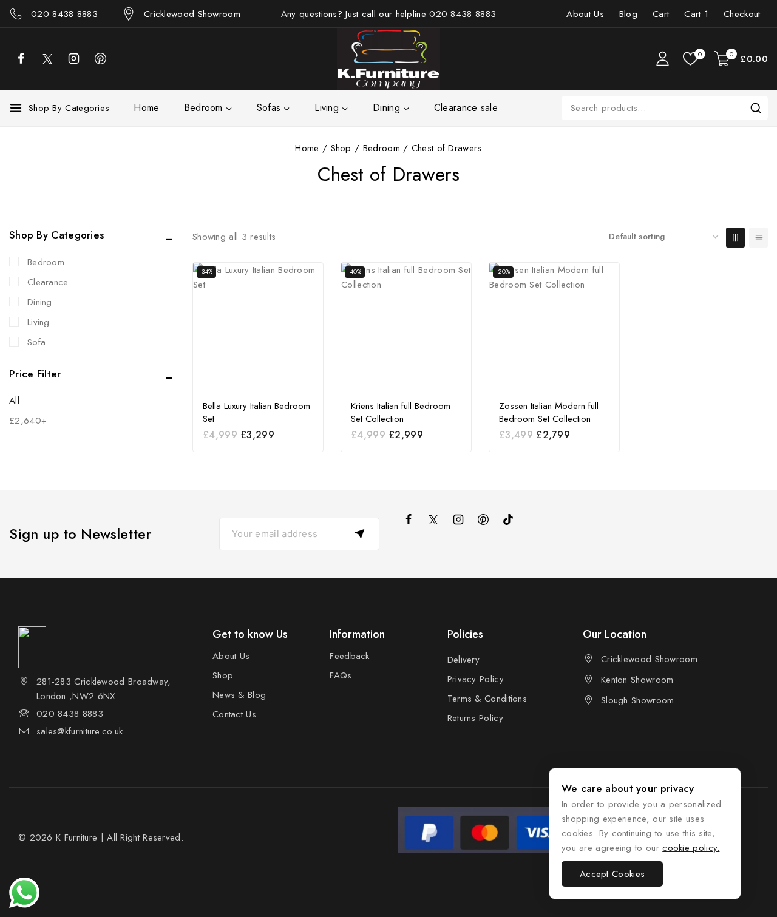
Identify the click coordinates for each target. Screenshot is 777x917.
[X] (47, 58)
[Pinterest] (100, 58)
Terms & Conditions (487, 698)
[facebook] (20, 58)
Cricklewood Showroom (649, 659)
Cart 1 (696, 14)
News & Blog (239, 695)
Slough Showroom (637, 700)
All (14, 400)
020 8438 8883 (462, 14)
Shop (222, 675)
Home (146, 108)
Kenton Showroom (637, 679)
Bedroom (45, 262)
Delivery (463, 659)
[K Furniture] (388, 59)
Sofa (36, 342)
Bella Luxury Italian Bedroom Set (256, 412)
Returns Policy (475, 718)
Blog (628, 14)
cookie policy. (690, 847)
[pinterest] (483, 519)
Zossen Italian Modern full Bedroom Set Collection (549, 412)
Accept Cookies (612, 874)
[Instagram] (73, 58)
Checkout (742, 14)
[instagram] (458, 519)
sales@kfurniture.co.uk (79, 731)
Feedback (349, 656)
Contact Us (234, 714)
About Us (584, 14)
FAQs (340, 675)
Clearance (48, 282)
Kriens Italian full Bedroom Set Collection (400, 412)
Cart (661, 14)
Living (38, 322)
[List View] (758, 238)
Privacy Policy (475, 679)
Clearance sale (466, 108)
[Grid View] (735, 238)
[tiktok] (508, 519)
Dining (39, 302)
